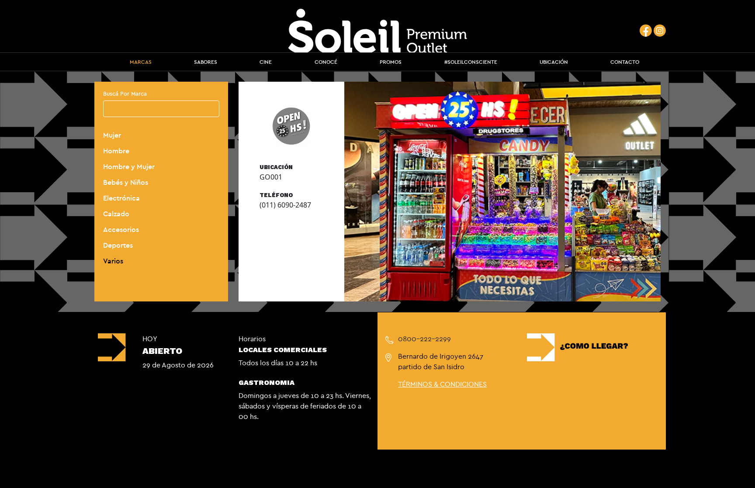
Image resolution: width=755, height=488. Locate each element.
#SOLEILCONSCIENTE (470, 62)
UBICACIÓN (554, 62)
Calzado (116, 213)
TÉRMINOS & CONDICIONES (442, 384)
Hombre (116, 150)
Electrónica (121, 198)
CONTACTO (624, 62)
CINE (266, 62)
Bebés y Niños (125, 182)
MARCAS (141, 62)
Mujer (112, 135)
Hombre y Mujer (129, 166)
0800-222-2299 (424, 338)
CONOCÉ (326, 62)
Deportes (118, 245)
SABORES (205, 62)
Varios (113, 260)
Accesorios (121, 229)
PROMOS (391, 62)
